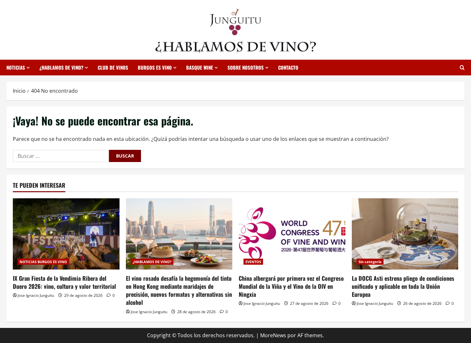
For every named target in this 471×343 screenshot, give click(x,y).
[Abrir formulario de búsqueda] (462, 67)
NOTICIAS (15, 67)
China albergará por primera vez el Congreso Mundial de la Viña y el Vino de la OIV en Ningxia (291, 286)
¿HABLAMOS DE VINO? (61, 67)
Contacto (288, 67)
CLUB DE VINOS (113, 67)
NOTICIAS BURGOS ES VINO (43, 261)
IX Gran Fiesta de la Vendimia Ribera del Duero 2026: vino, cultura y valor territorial (64, 282)
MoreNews (273, 335)
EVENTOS (253, 261)
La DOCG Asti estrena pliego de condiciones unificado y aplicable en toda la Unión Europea (403, 286)
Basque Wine (199, 67)
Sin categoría (370, 261)
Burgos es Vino (155, 67)
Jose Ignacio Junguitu (36, 295)
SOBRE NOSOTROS (245, 67)
